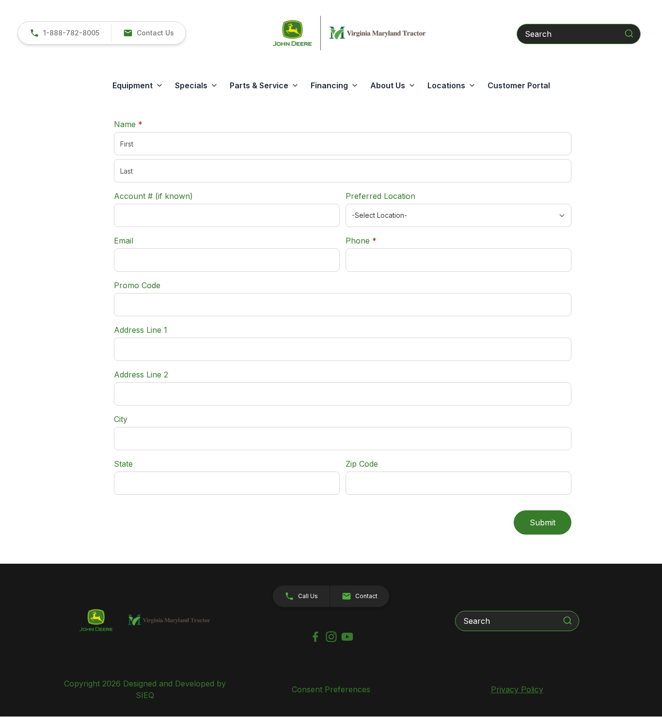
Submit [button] (542, 522)
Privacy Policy (517, 689)
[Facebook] (315, 636)
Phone (361, 240)
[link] (64, 33)
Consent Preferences (331, 689)
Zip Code (362, 464)
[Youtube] (347, 636)
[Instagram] (331, 636)
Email (123, 240)
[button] (148, 33)
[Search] (629, 33)
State (123, 464)
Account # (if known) (153, 196)
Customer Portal (519, 85)
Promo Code (137, 285)
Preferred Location (380, 196)
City (120, 419)
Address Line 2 (141, 374)
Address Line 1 (140, 330)
